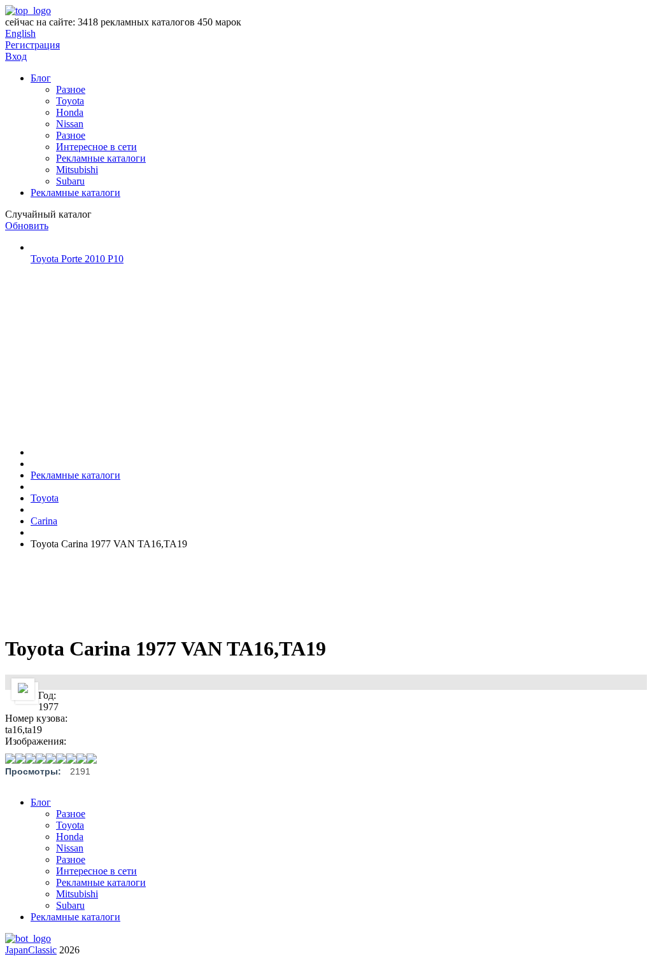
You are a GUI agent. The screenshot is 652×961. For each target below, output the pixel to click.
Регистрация (32, 44)
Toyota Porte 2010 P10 (77, 258)
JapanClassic (31, 949)
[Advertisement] (100, 354)
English (20, 33)
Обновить (26, 225)
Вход (16, 56)
